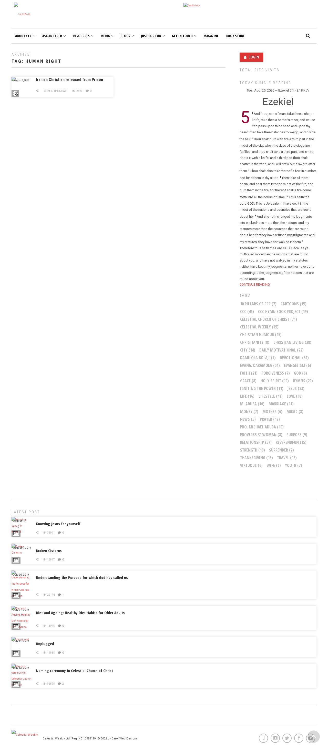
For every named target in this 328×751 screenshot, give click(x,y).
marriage (281, 404)
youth (293, 465)
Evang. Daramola (260, 365)
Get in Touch (182, 35)
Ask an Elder (52, 35)
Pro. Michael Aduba (262, 427)
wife (274, 465)
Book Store (235, 35)
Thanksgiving (256, 457)
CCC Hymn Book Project (283, 311)
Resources (81, 35)
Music (294, 411)
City (247, 350)
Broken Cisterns (49, 550)
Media (105, 35)
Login (254, 57)
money (249, 411)
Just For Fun (151, 35)
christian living (292, 342)
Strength (252, 450)
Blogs (125, 35)
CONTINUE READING (255, 284)
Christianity (254, 342)
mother (272, 411)
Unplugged (45, 643)
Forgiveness (276, 373)
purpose (296, 434)
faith (249, 373)
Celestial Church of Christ (268, 319)
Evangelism (297, 365)
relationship (256, 442)
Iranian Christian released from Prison (69, 79)
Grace (248, 381)
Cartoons (293, 304)
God (300, 373)
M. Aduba (252, 404)
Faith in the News (54, 90)
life (247, 396)
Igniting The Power (261, 388)
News (248, 419)
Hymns (303, 381)
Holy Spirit (275, 381)
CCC (247, 311)
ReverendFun (291, 442)
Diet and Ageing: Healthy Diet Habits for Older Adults (80, 612)
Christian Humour (261, 334)
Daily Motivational (281, 350)
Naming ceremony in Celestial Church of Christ (74, 670)
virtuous (251, 465)
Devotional (294, 358)
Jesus (296, 388)
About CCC (23, 35)
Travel (287, 457)
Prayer (270, 419)
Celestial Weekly (259, 327)
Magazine (211, 35)
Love (295, 396)
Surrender (281, 450)
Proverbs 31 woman (261, 434)
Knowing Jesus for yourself (58, 523)
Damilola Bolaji (258, 358)
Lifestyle (271, 396)
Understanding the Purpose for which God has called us (82, 577)
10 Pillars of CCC (258, 304)
